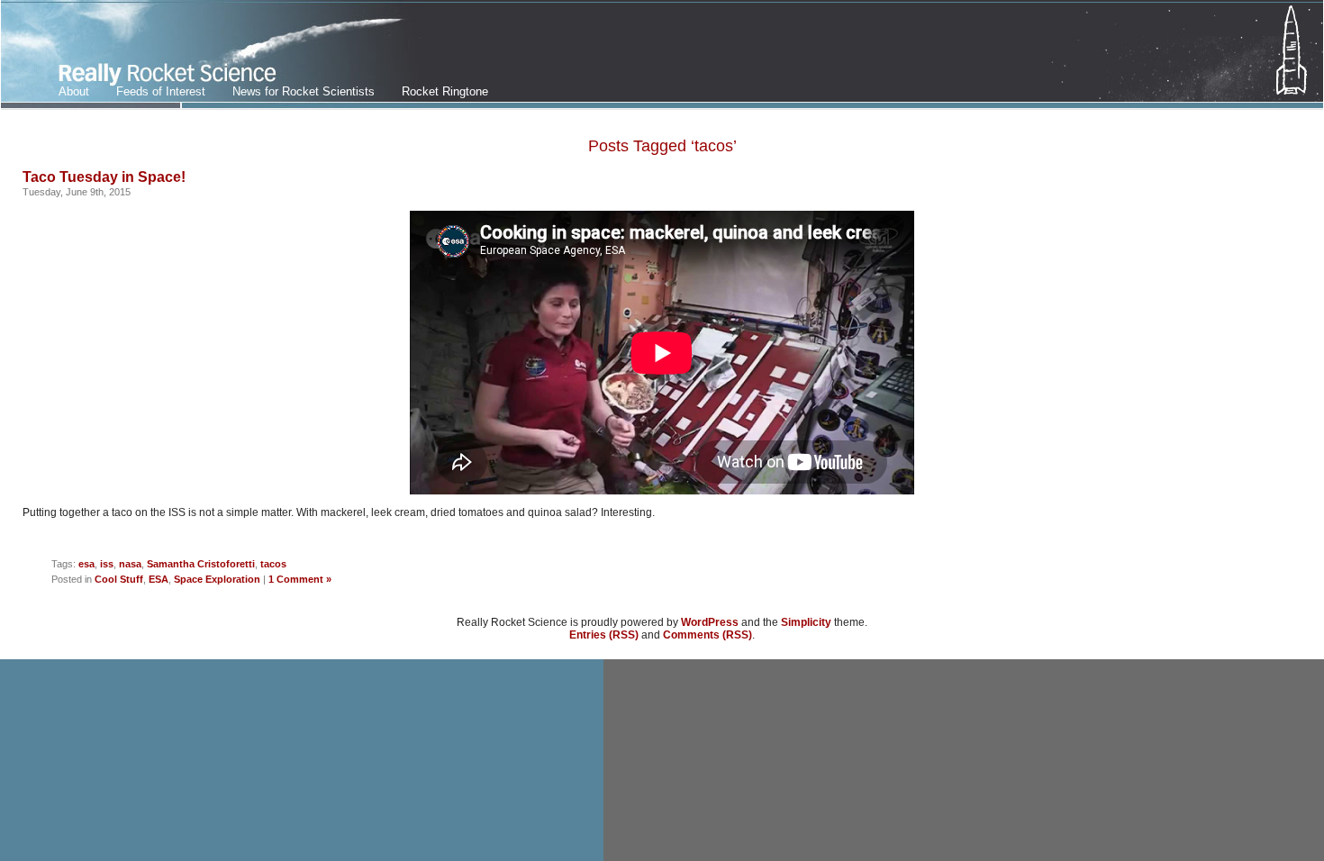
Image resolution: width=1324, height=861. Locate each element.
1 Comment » (299, 579)
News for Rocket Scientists (303, 91)
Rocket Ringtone (445, 91)
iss (106, 563)
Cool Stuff (119, 579)
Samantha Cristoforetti (201, 563)
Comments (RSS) (707, 635)
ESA (158, 579)
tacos (273, 563)
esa (86, 563)
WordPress (710, 622)
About (74, 91)
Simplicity (806, 622)
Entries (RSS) (604, 635)
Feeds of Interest (160, 91)
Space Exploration (217, 579)
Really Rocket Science (213, 55)
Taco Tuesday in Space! (104, 177)
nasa (130, 563)
